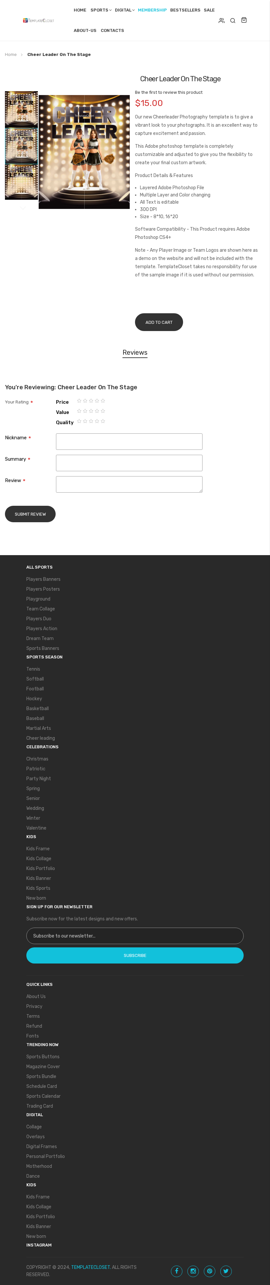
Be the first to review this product (168, 92)
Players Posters (43, 589)
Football (35, 689)
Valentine (36, 828)
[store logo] (40, 20)
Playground (38, 599)
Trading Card (39, 1106)
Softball (35, 679)
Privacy (34, 1006)
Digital (123, 10)
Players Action (41, 628)
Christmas (37, 759)
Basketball (37, 708)
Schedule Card (41, 1086)
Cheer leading (40, 738)
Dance (33, 1176)
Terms (33, 1016)
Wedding (35, 808)
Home (80, 10)
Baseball (35, 718)
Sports (99, 10)
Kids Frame (38, 849)
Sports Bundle (41, 1076)
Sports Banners (42, 648)
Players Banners (43, 579)
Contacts (112, 30)
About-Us (85, 30)
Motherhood (39, 1166)
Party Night (38, 779)
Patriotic (35, 769)
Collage (34, 1127)
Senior (33, 798)
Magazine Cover (43, 1066)
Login (222, 20)
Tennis (33, 669)
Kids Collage (38, 858)
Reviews (135, 352)
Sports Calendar (43, 1096)
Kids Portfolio (40, 868)
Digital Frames (41, 1146)
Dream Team (40, 638)
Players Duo (38, 619)
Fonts (32, 1036)
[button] (21, 109)
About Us (36, 996)
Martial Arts (38, 728)
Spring (33, 788)
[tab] (135, 353)
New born (36, 898)
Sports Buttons (43, 1057)
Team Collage (40, 609)
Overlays (35, 1137)
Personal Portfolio (45, 1156)
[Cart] (244, 20)
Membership (152, 10)
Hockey (34, 699)
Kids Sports (38, 888)
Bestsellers (185, 10)
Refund (34, 1026)
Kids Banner (38, 878)
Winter (33, 818)
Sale (209, 10)
